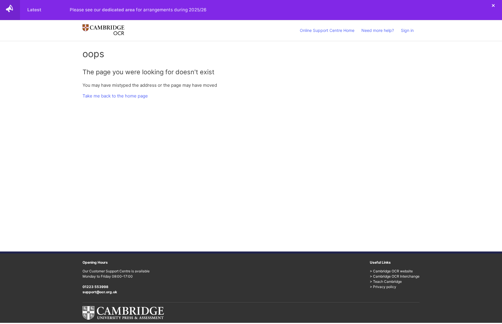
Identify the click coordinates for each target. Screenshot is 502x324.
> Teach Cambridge (386, 281)
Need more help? (377, 30)
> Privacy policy (383, 287)
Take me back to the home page (115, 96)
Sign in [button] (407, 30)
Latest (34, 9)
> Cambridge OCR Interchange (394, 276)
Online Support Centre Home (327, 30)
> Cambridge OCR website (391, 271)
